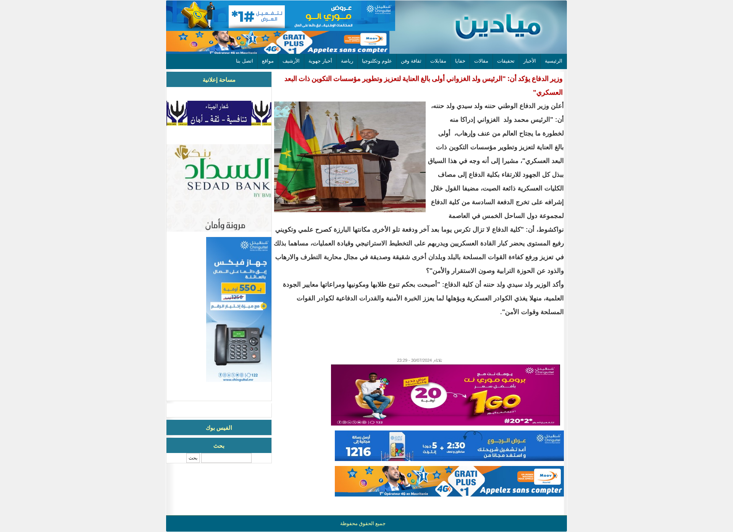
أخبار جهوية (320, 61)
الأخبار (529, 61)
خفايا (460, 61)
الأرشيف (291, 61)
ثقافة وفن (411, 61)
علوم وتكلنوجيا (377, 61)
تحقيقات (506, 61)
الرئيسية (553, 61)
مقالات (481, 61)
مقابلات (438, 61)
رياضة (347, 61)
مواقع (268, 61)
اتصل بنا (244, 61)
